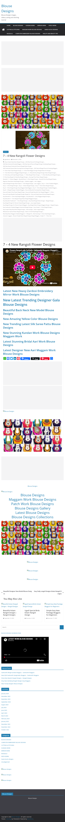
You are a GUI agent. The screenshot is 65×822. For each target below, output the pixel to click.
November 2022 (5, 727)
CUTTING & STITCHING (13, 29)
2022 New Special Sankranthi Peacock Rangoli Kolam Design (17, 166)
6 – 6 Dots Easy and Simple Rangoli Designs (13, 175)
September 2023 (6, 702)
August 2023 (4, 705)
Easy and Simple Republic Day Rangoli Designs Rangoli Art (16, 194)
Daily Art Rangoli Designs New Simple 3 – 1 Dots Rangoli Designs (18, 183)
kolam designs (29, 209)
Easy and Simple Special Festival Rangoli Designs (42, 194)
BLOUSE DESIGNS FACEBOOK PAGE (11, 633)
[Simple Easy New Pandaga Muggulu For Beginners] (54, 604)
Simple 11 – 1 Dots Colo (45, 216)
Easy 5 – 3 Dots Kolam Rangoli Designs (44, 185)
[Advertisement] (32, 53)
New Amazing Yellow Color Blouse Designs (30, 319)
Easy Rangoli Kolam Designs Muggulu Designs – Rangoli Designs (43, 205)
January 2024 (5, 693)
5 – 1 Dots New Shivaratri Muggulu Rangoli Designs (15, 172)
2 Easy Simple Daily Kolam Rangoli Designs (14, 162)
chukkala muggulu (29, 181)
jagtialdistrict (7, 159)
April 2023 (4, 713)
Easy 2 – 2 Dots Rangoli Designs (10, 185)
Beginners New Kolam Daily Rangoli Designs (13, 181)
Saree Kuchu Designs (7, 759)
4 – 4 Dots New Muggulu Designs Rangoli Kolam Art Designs (37, 170)
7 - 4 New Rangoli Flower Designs (32, 175)
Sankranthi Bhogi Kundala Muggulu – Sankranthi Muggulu (17, 672)
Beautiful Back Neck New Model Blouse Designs (28, 311)
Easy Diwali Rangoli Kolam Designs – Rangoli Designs (41, 201)
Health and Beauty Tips (50, 33)
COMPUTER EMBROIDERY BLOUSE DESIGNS (27, 33)
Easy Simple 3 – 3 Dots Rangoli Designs (43, 207)
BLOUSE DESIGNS (18, 25)
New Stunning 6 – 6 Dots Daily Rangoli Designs (44, 214)
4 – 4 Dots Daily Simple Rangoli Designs (12, 170)
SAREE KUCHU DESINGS (51, 29)
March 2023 (4, 716)
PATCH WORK (52, 25)
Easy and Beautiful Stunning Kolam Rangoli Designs (37, 190)
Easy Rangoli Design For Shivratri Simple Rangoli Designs (16, 203)
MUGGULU (10, 33)
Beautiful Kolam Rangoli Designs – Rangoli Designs (10, 612)
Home (8, 25)
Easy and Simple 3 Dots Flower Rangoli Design (14, 192)
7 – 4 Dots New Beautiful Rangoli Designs (50, 175)
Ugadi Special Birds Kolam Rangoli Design (32, 612)
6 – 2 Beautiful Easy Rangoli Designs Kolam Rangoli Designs (42, 172)
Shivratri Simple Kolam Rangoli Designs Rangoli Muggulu (26, 216)
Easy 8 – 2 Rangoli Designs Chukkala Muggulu (13, 190)
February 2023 (5, 718)
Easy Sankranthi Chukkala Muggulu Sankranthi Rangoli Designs (18, 207)
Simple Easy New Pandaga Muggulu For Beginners (53, 612)
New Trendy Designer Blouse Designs (12, 683)
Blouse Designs (32, 486)
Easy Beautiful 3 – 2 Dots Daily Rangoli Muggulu (14, 196)
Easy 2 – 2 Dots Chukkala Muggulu (50, 183)
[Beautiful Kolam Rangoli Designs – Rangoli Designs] (10, 604)
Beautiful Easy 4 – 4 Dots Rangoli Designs (28, 179)
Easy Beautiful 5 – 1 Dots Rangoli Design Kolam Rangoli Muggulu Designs (20, 198)
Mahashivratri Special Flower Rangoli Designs (13, 211)
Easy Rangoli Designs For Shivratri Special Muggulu (15, 205)
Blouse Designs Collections (32, 517)
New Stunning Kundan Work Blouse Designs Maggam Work (31, 334)
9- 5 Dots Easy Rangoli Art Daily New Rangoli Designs (15, 177)
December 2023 (5, 696)
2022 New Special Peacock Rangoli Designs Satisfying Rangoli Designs (39, 164)
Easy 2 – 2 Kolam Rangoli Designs (27, 185)
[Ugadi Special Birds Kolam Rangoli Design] (32, 604)
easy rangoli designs (35, 203)
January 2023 (5, 721)
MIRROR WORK (41, 25)
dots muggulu (37, 183)
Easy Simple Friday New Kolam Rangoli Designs (14, 209)
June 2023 (4, 710)
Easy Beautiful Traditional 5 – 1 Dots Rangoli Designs (15, 201)
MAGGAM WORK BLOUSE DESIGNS (32, 29)
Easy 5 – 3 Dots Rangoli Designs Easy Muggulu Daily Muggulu (17, 188)
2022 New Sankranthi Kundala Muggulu (12, 164)
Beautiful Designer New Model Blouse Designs (17, 592)
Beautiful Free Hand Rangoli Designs (47, 179)
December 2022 (5, 724)
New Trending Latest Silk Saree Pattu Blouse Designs (31, 325)
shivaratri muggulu (7, 216)
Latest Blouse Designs (32, 512)
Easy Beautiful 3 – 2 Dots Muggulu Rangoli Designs (38, 196)
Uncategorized (5, 762)
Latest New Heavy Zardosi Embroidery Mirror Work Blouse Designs (28, 292)
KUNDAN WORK (30, 25)
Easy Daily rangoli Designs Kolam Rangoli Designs (48, 592)
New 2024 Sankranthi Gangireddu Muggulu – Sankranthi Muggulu (20, 675)
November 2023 (5, 699)
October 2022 (5, 730)
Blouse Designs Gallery (32, 508)
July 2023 (3, 707)
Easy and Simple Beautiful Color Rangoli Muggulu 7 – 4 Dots (40, 192)
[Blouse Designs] (3, 30)
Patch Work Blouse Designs (32, 503)
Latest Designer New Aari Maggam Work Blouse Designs (29, 351)
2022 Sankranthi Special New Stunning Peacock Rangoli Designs (18, 168)
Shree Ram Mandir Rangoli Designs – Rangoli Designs (16, 678)
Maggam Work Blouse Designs (32, 499)
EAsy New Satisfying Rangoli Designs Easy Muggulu (15, 681)
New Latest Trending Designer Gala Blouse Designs (31, 302)
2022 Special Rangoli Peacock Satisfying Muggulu (45, 168)
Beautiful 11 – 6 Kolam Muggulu (10, 179)
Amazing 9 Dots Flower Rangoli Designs (38, 177)
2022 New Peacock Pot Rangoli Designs (34, 162)
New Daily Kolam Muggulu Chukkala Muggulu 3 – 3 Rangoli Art (17, 214)
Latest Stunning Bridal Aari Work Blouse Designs (29, 343)
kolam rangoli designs (39, 209)
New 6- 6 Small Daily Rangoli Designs (34, 211)
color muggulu (37, 181)
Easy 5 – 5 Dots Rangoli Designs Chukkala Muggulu (45, 188)
